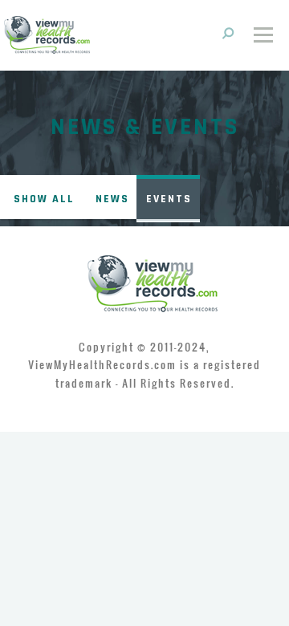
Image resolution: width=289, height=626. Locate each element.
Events (169, 199)
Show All (44, 199)
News (112, 199)
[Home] (47, 33)
